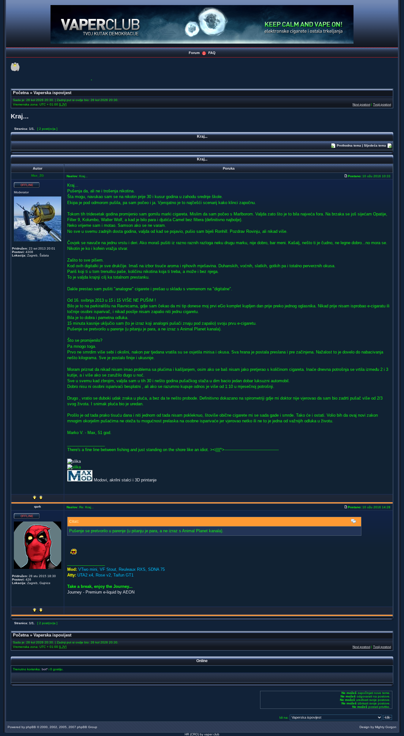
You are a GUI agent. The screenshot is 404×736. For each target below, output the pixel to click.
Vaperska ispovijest (52, 92)
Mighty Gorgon (385, 727)
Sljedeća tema (375, 145)
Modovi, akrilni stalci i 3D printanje (125, 480)
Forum (194, 53)
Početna (21, 92)
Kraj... (20, 116)
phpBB (31, 727)
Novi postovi (361, 104)
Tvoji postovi (382, 104)
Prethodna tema (349, 145)
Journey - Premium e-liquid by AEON (100, 592)
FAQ (212, 53)
